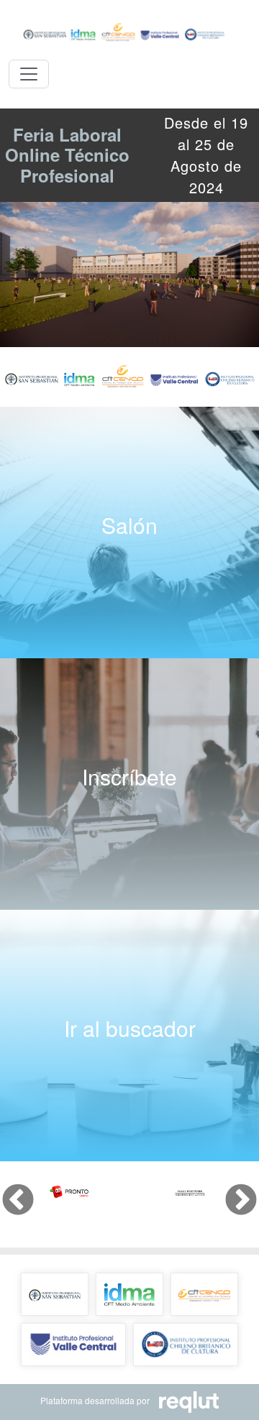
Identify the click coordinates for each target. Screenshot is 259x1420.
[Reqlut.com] (185, 1400)
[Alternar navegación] (29, 74)
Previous (7, 1190)
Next (230, 1190)
